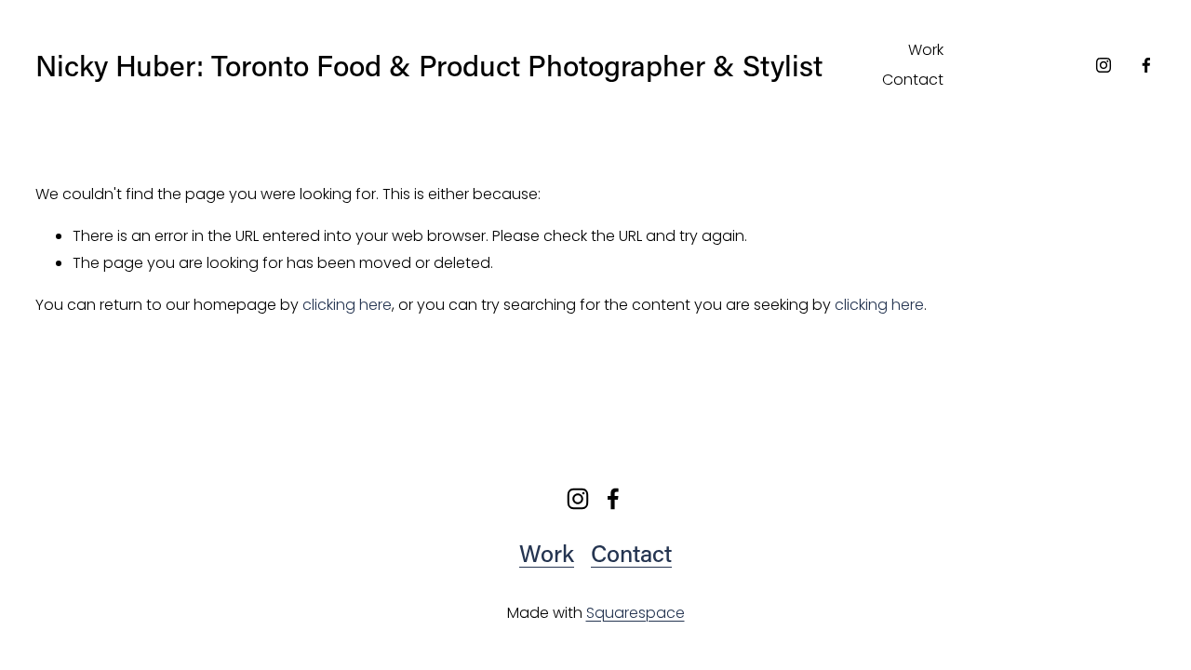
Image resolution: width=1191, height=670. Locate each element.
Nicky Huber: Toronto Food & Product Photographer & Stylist (429, 65)
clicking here (347, 304)
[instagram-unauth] (1103, 65)
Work (925, 49)
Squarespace (635, 612)
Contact (912, 79)
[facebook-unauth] (1146, 65)
